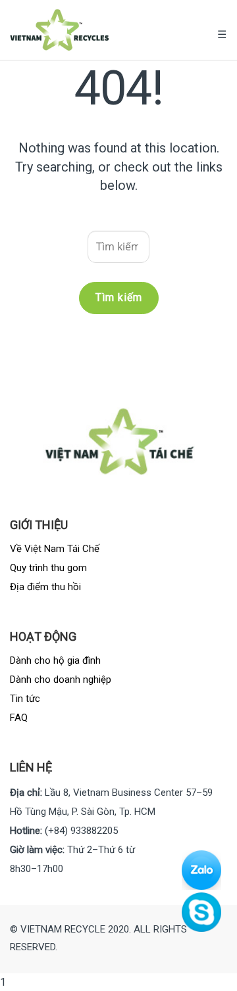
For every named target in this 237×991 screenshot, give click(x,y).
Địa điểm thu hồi (45, 587)
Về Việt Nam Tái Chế (54, 549)
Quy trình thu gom (48, 568)
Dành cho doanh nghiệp (60, 679)
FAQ (19, 718)
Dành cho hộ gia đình (55, 660)
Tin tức (25, 698)
